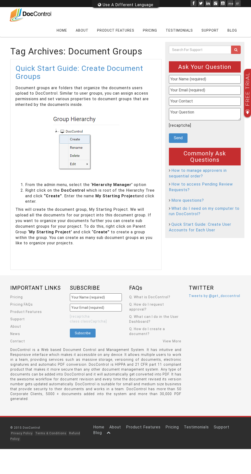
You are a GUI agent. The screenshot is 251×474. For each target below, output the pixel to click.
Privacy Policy (22, 433)
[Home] (33, 15)
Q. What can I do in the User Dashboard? (154, 319)
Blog (232, 30)
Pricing (150, 30)
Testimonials (179, 30)
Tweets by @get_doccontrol (214, 296)
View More (172, 341)
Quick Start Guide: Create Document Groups (79, 72)
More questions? (187, 200)
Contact (17, 341)
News (15, 334)
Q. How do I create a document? (147, 331)
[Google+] (216, 3)
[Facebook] (193, 3)
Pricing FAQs (21, 304)
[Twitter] (201, 3)
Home (62, 30)
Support (210, 30)
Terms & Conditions (50, 433)
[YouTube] (223, 3)
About (82, 30)
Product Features (115, 30)
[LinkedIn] (208, 3)
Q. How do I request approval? (146, 306)
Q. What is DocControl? (149, 297)
